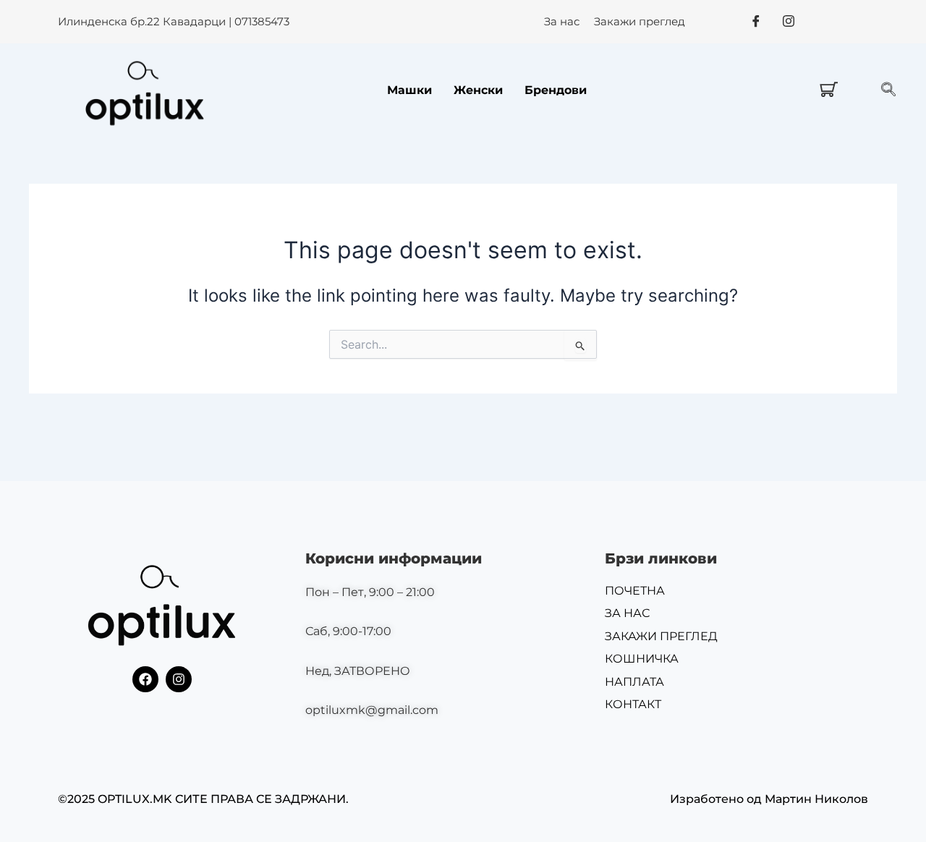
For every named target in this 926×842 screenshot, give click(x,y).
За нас (561, 21)
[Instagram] (788, 21)
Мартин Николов (816, 799)
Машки (409, 90)
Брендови (555, 90)
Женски (478, 90)
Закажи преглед (639, 21)
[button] (888, 90)
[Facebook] (756, 21)
